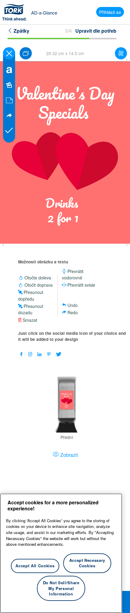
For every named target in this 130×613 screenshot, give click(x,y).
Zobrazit (69, 454)
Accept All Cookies (34, 566)
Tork (16, 12)
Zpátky (20, 30)
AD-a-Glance (44, 12)
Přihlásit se (110, 12)
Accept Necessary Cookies (87, 563)
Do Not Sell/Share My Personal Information (61, 588)
